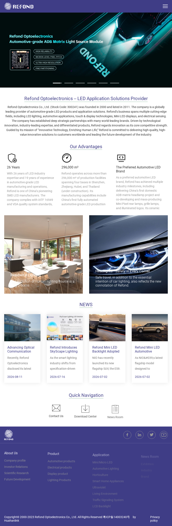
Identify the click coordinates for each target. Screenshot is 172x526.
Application (101, 453)
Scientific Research (16, 472)
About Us (11, 453)
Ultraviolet (99, 485)
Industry (146, 466)
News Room (150, 453)
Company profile (15, 460)
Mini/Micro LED (102, 460)
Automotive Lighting (106, 466)
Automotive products (61, 460)
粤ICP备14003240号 (116, 517)
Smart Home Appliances (108, 478)
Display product (58, 472)
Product (53, 453)
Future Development (17, 478)
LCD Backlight (102, 504)
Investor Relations (16, 466)
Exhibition (147, 460)
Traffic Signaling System (108, 497)
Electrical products (60, 466)
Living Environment (105, 491)
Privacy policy (155, 518)
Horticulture (100, 472)
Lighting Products (59, 478)
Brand (145, 472)
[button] (7, 50)
